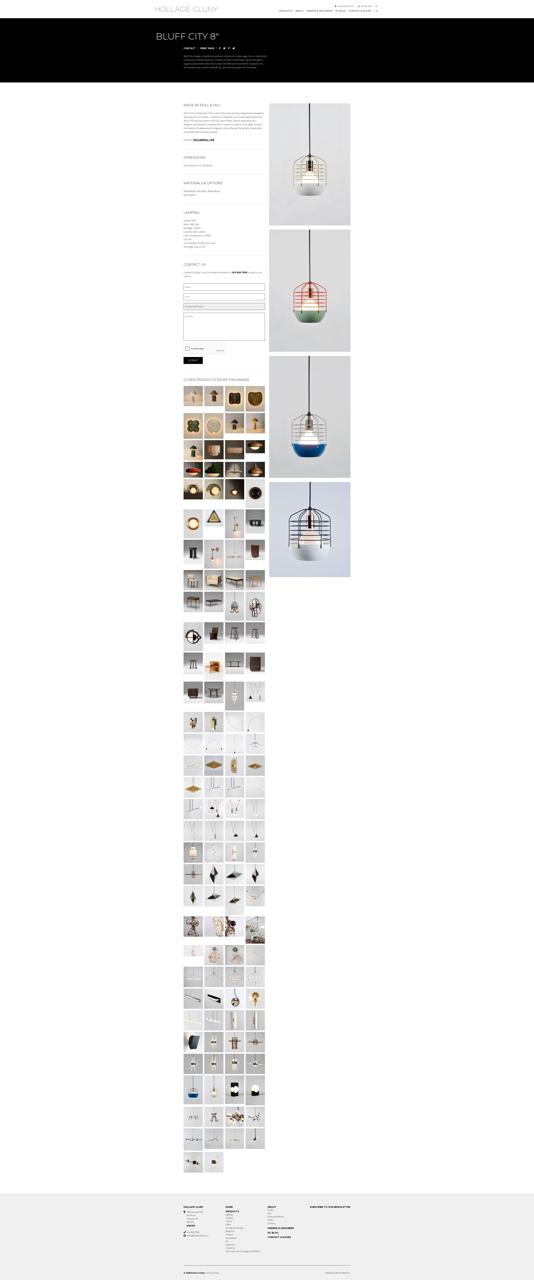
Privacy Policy (212, 1272)
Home (229, 1207)
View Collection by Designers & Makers (243, 1251)
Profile (271, 1210)
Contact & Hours (360, 11)
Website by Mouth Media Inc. (337, 1272)
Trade (270, 1220)
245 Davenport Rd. (346, 6)
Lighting (229, 1214)
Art (227, 1241)
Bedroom (230, 1231)
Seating (229, 1217)
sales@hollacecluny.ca (197, 1235)
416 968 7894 (366, 6)
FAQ (269, 1213)
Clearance (230, 1247)
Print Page (207, 48)
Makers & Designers (320, 11)
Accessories (231, 1237)
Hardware (230, 1244)
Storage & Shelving (234, 1227)
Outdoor (229, 1234)
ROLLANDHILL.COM (203, 139)
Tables (229, 1221)
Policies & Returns (276, 1216)
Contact (189, 48)
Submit (193, 360)
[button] (377, 11)
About (299, 11)
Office (228, 1224)
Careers (271, 1223)
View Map (191, 1225)
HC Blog (340, 11)
